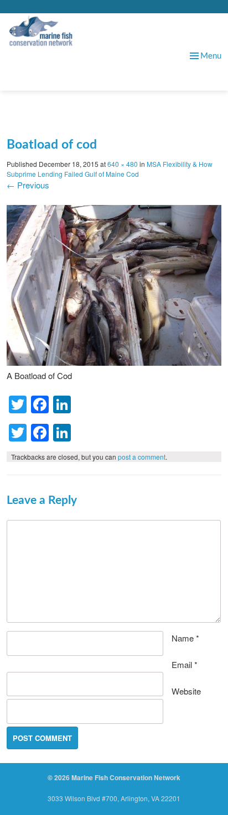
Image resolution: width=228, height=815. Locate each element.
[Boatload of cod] (114, 362)
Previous (28, 185)
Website (186, 691)
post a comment (141, 456)
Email (185, 664)
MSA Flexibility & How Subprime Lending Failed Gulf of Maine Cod (110, 168)
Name (185, 638)
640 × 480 (122, 164)
